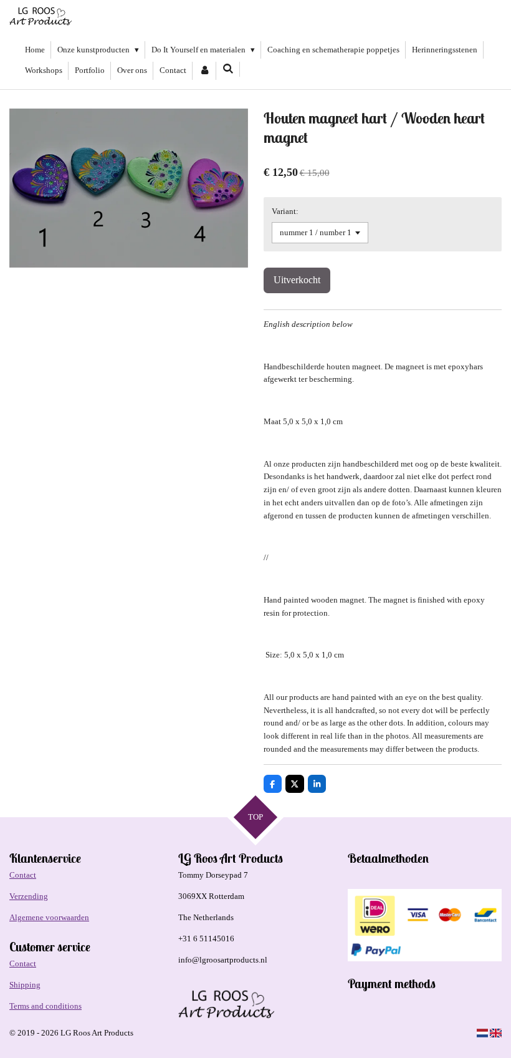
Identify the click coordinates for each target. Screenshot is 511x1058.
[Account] (204, 71)
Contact (22, 875)
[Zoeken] (228, 69)
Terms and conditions (45, 1006)
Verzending (28, 896)
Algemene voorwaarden (49, 917)
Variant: (285, 211)
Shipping (25, 984)
